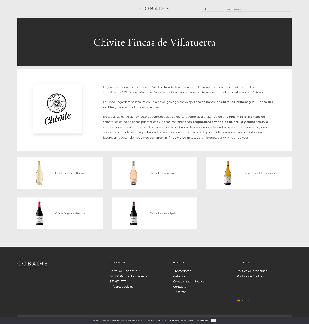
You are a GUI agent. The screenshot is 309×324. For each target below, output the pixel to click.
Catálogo (179, 276)
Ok (214, 320)
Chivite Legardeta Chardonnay (260, 172)
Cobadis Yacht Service (188, 281)
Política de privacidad (252, 271)
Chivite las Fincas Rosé (162, 172)
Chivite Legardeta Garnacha (70, 213)
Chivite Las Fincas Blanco (69, 172)
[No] (306, 320)
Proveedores (182, 271)
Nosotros (179, 292)
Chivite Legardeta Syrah (163, 213)
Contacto (179, 286)
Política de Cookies (250, 276)
